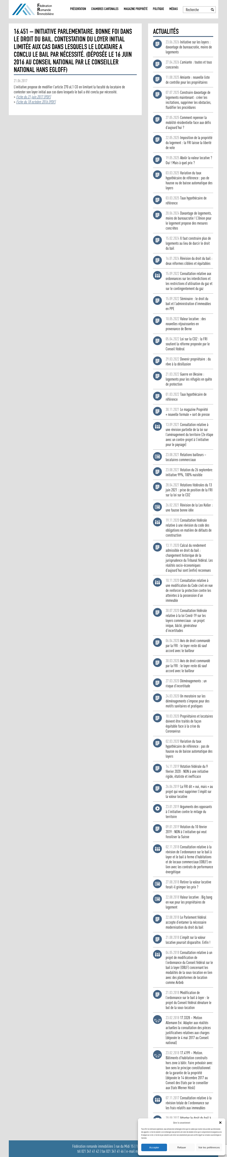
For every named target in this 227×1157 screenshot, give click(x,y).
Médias (173, 9)
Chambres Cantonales (104, 9)
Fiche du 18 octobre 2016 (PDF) (36, 101)
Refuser (181, 1147)
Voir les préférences (209, 1147)
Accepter (154, 1147)
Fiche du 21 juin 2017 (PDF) (33, 96)
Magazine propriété (136, 9)
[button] (220, 1122)
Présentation (78, 9)
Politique (158, 9)
